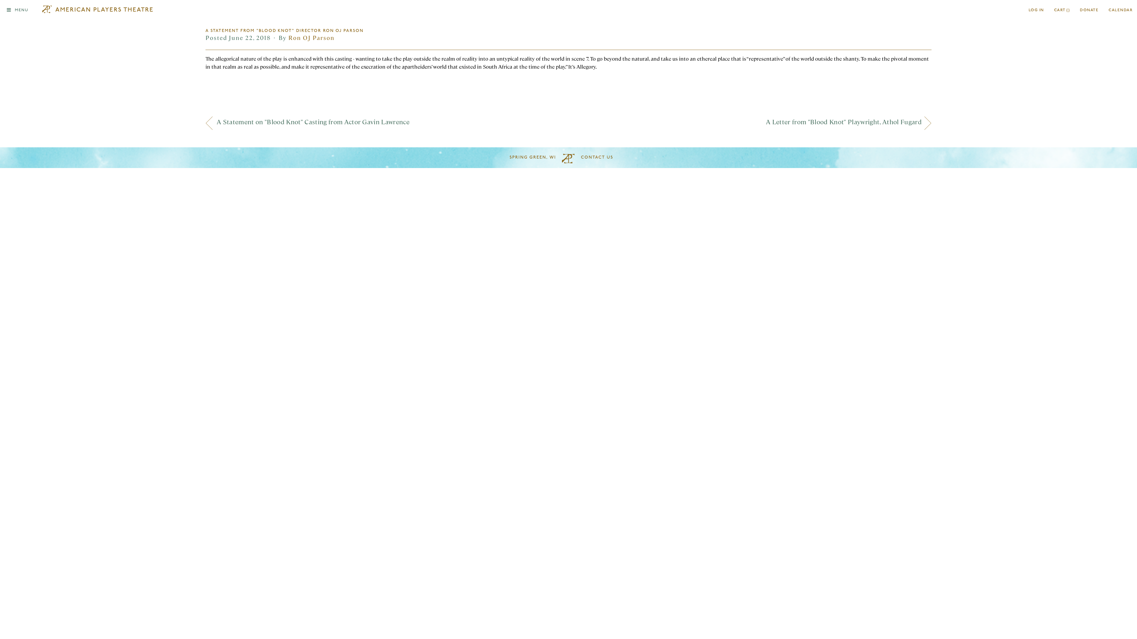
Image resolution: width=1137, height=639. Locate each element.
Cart (1062, 10)
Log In (1036, 10)
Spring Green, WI (533, 157)
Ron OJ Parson (311, 37)
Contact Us (597, 157)
